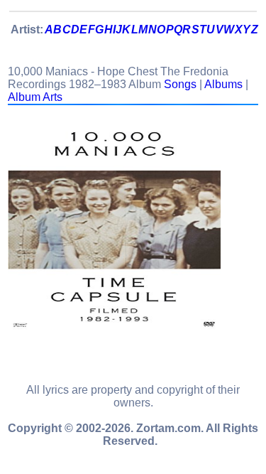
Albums (223, 84)
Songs (180, 84)
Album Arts (35, 97)
